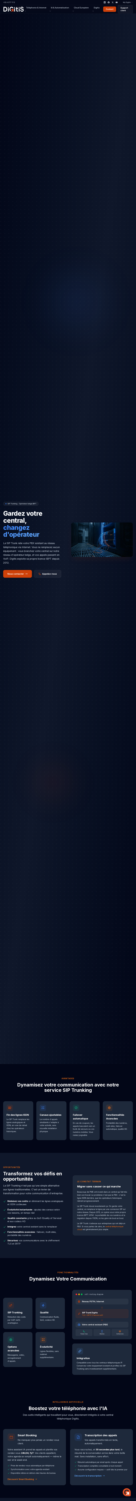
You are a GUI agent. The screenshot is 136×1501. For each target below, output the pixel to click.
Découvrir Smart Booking (21, 1479)
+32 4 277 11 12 (9, 2)
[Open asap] (127, 1492)
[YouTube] (117, 2)
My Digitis (127, 2)
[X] (113, 2)
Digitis (97, 8)
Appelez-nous (49, 573)
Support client (124, 9)
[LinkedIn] (105, 2)
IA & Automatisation (60, 8)
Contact (109, 9)
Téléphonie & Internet (36, 8)
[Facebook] (109, 2)
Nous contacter (15, 573)
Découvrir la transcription (88, 1475)
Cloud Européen (81, 8)
